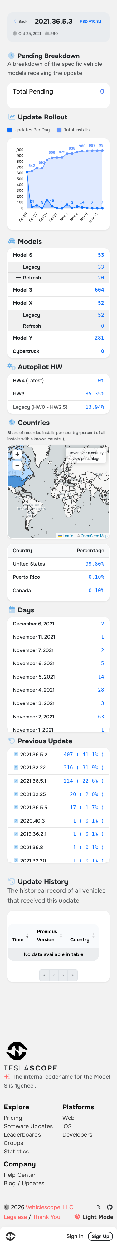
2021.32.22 (32, 767)
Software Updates (28, 1126)
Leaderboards (22, 1134)
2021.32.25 (32, 794)
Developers (77, 1134)
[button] (17, 454)
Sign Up (100, 1236)
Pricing (13, 1117)
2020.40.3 (32, 821)
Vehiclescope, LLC (49, 1207)
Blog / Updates (24, 1183)
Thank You (46, 1217)
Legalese (15, 1217)
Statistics (16, 1151)
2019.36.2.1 (32, 834)
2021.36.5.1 (32, 781)
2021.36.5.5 (33, 807)
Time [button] (17, 939)
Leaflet (68, 535)
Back (22, 21)
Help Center (20, 1174)
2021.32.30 (32, 860)
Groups (13, 1143)
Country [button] (80, 939)
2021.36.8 (31, 847)
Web (68, 1117)
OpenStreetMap (94, 535)
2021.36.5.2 (33, 754)
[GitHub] (110, 1207)
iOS (67, 1126)
